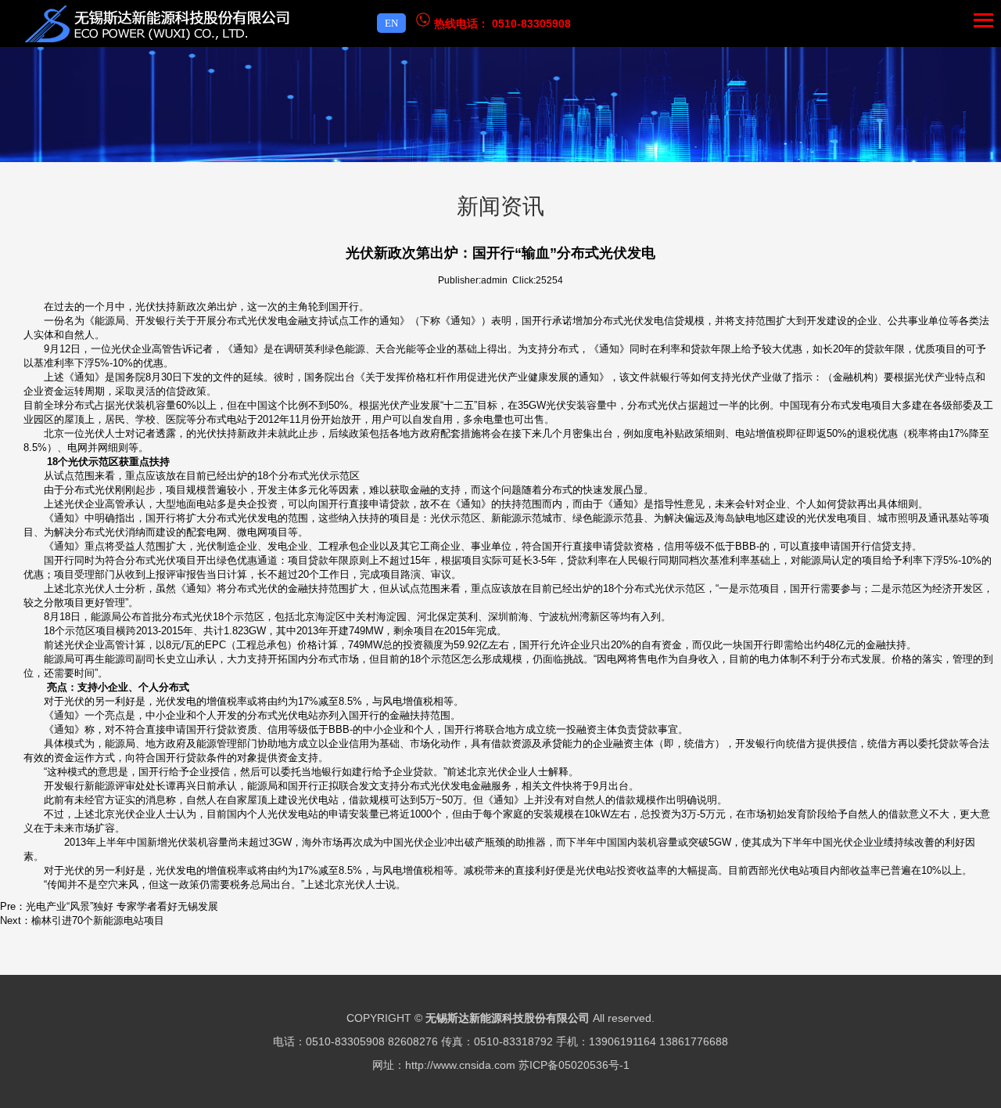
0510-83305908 (531, 23)
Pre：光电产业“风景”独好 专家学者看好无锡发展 (109, 906)
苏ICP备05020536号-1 (574, 1065)
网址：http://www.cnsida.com (443, 1065)
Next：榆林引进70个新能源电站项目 (82, 920)
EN (391, 23)
